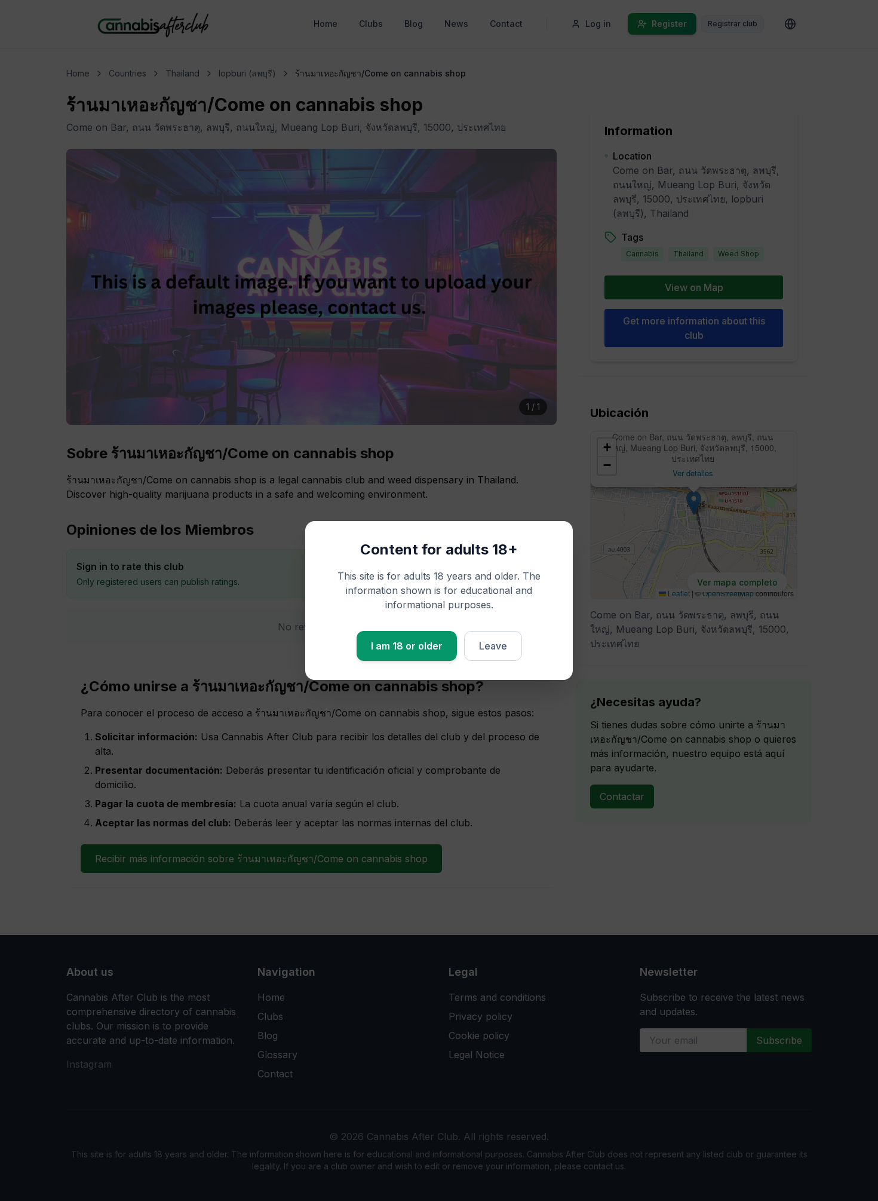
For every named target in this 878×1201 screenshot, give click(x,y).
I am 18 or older (407, 646)
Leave (493, 646)
